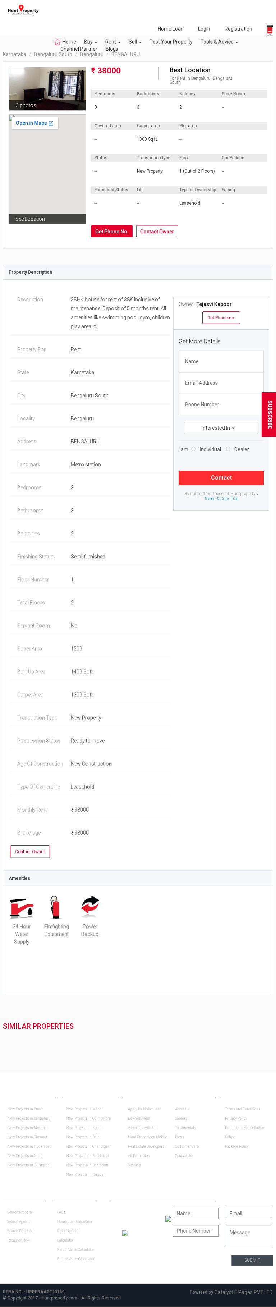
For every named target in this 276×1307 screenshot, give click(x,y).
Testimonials (185, 1128)
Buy (89, 42)
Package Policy (237, 1146)
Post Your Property (171, 42)
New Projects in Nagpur (85, 1174)
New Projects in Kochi (84, 1128)
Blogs (109, 49)
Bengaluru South (53, 54)
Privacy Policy (236, 1118)
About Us (182, 1109)
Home (69, 42)
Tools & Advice (218, 42)
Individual (210, 449)
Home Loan (171, 29)
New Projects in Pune (25, 1109)
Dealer (241, 449)
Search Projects (20, 1231)
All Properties (139, 1156)
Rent (111, 42)
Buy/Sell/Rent (139, 1118)
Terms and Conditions (243, 1109)
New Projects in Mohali (85, 1109)
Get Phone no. (221, 317)
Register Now (19, 1240)
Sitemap (134, 1165)
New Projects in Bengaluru (29, 1118)
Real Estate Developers (146, 1146)
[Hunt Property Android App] (168, 1218)
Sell (133, 42)
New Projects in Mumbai (27, 1128)
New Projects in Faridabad (87, 1156)
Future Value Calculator (76, 1259)
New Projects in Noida (25, 1156)
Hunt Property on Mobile (147, 1137)
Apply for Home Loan (144, 1109)
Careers (181, 1118)
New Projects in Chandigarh (88, 1146)
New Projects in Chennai (27, 1137)
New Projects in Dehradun (87, 1165)
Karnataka (14, 54)
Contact (221, 477)
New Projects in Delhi (83, 1137)
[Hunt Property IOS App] (125, 1233)
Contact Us (183, 1156)
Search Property (20, 1212)
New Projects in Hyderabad (30, 1146)
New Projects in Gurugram (29, 1165)
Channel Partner (78, 49)
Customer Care (187, 1146)
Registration (238, 29)
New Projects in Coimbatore (88, 1118)
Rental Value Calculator (75, 1250)
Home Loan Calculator (74, 1222)
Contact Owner (157, 231)
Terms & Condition (221, 498)
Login (204, 29)
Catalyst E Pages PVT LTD (244, 1292)
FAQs (61, 1212)
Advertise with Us (142, 1128)
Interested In (216, 428)
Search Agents (19, 1222)
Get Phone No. (112, 231)
